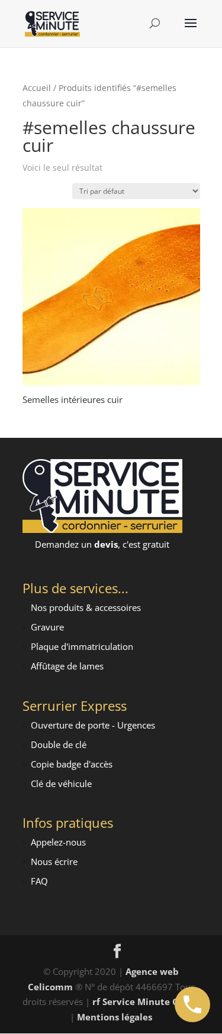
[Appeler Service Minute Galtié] (192, 1004)
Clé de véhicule (61, 783)
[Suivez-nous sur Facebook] (117, 952)
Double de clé (58, 744)
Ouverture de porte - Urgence (91, 725)
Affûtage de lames (67, 666)
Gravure (47, 627)
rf (96, 1001)
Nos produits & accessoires (86, 607)
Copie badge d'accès (71, 764)
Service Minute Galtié (151, 1001)
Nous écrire (54, 861)
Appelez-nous (58, 842)
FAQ (39, 881)
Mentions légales (114, 1017)
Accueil (36, 87)
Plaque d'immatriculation (82, 646)
